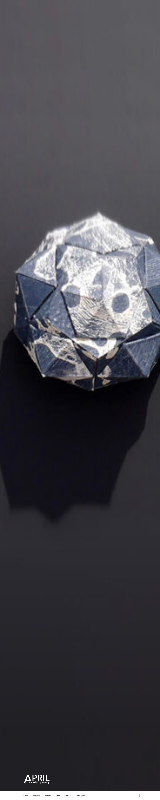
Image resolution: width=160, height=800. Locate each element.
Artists (48, 796)
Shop (58, 796)
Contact (67, 796)
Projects (36, 796)
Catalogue (80, 796)
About (25, 796)
